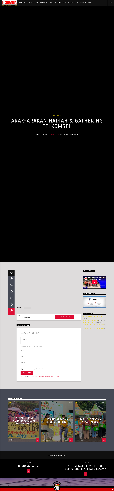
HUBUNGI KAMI (85, 3)
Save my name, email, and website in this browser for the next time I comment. (43, 390)
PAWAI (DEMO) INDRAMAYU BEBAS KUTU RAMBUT (93, 338)
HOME (24, 3)
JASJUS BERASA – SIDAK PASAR (89, 344)
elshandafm (53, 144)
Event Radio (27, 329)
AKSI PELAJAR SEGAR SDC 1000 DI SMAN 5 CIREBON (93, 350)
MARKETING (47, 3)
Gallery (59, 125)
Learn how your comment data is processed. (49, 397)
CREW (72, 3)
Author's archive (65, 338)
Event (54, 125)
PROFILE (34, 3)
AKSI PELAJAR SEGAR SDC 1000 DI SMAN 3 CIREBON (93, 346)
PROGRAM (61, 3)
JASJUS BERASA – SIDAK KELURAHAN (90, 342)
